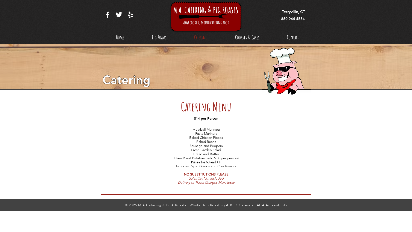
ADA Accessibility (272, 205)
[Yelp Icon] (130, 15)
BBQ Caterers (241, 205)
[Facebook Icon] (107, 15)
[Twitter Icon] (119, 15)
